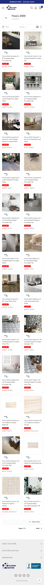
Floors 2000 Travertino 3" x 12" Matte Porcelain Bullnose (10, 423)
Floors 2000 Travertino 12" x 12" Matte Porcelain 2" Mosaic (33, 423)
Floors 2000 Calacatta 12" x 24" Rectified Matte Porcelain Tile (10, 220)
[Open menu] (3, 8)
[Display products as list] (41, 27)
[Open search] (31, 8)
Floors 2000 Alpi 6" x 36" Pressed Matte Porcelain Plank (10, 261)
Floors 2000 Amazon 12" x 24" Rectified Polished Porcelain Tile (33, 220)
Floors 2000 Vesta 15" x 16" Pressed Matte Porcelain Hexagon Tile (33, 342)
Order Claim (29, 2)
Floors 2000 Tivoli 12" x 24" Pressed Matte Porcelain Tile (33, 58)
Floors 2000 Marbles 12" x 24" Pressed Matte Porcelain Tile (32, 99)
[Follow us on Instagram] (19, 575)
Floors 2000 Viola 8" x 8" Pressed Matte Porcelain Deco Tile (10, 342)
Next (38, 528)
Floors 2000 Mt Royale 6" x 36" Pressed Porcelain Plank (10, 99)
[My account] (36, 8)
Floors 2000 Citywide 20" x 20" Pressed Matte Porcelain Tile (32, 180)
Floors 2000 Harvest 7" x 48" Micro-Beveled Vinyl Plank (32, 139)
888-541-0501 (16, 2)
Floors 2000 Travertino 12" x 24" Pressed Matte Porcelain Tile (11, 463)
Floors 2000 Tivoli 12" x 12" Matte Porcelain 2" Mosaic (10, 504)
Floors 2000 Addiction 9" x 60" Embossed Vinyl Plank (32, 301)
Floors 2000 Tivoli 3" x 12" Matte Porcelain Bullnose (33, 462)
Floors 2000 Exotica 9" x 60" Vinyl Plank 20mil (10, 300)
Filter (7, 27)
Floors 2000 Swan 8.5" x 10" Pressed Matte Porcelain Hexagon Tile (32, 504)
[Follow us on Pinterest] (24, 575)
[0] (40, 8)
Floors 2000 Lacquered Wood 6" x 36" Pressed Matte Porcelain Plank (10, 139)
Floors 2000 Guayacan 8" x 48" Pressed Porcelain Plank (10, 180)
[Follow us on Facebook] (15, 575)
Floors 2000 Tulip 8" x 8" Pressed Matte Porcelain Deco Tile (32, 382)
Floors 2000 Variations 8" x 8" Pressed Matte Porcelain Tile (10, 382)
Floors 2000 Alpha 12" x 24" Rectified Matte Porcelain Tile (32, 261)
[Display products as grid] (37, 27)
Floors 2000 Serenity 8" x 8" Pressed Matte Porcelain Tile (10, 58)
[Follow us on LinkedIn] (28, 575)
